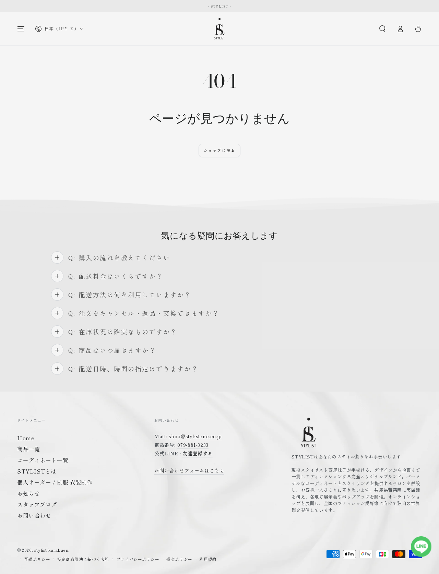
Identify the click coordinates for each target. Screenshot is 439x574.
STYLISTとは (36, 471)
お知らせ (28, 493)
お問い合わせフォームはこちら (189, 470)
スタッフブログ (37, 504)
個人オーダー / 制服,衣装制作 (55, 482)
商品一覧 (28, 449)
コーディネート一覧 (42, 460)
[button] (382, 28)
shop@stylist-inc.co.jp (195, 436)
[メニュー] (21, 28)
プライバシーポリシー (137, 559)
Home (25, 438)
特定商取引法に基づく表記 (83, 559)
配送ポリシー (37, 559)
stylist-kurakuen (51, 550)
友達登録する (197, 453)
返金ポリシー (179, 559)
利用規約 (207, 559)
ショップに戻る (219, 150)
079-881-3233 (193, 444)
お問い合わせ (34, 515)
